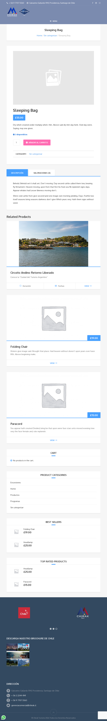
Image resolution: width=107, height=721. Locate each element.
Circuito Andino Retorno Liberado (32, 272)
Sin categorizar (50, 35)
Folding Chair (19, 346)
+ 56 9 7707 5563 (19, 700)
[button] (51, 629)
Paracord (16, 423)
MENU (55, 21)
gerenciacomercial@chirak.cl (23, 705)
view (86, 286)
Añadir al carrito (38, 142)
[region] (53, 617)
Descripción (17, 173)
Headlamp (28, 542)
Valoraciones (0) (42, 173)
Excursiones (15, 482)
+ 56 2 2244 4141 (18, 695)
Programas (15, 501)
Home (39, 35)
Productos (14, 495)
